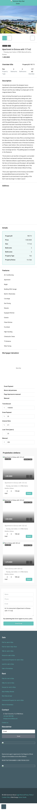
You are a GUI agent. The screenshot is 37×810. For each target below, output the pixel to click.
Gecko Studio (22, 797)
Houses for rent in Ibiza (9, 687)
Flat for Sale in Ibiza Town (9, 646)
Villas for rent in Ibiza (8, 683)
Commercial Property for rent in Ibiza (13, 700)
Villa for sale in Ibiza (7, 651)
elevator (6, 308)
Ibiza (9, 45)
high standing (8, 332)
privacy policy (28, 618)
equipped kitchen (9, 313)
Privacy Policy (29, 795)
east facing (7, 303)
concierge (7, 298)
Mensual (5, 438)
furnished (7, 327)
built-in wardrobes (9, 294)
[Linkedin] (21, 802)
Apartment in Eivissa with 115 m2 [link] (16, 483)
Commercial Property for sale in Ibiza (12, 660)
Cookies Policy (6, 797)
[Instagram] (16, 802)
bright (6, 284)
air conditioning (9, 275)
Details (29, 493)
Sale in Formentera (7, 668)
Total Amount (6, 404)
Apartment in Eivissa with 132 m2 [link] (16, 525)
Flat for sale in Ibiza (7, 642)
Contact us (5, 722)
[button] (32, 38)
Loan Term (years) (8, 429)
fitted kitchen (8, 322)
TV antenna (7, 341)
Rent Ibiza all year (7, 696)
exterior (6, 317)
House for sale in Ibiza (8, 655)
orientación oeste (9, 336)
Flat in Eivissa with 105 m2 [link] (13, 568)
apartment (7, 279)
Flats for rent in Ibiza (8, 678)
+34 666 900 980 (8, 716)
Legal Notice (20, 795)
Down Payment (7, 412)
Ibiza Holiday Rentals (8, 691)
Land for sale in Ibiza (8, 664)
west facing (7, 346)
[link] (18, 468)
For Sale (5, 45)
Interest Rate (6, 421)
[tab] (4, 38)
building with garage (10, 289)
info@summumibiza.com (10, 718)
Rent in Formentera (7, 704)
